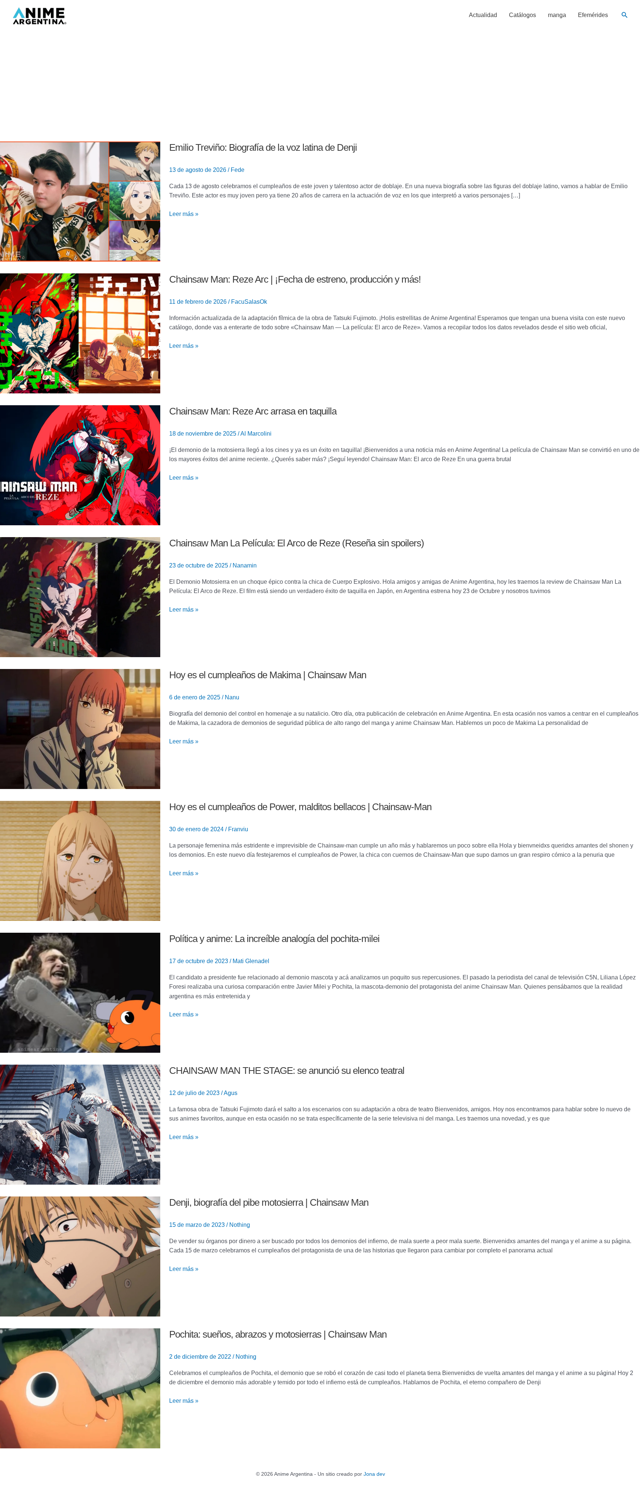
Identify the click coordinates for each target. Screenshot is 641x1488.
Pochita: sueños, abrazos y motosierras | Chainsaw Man (278, 1334)
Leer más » (183, 214)
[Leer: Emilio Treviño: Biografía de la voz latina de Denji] (80, 201)
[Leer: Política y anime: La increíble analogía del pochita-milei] (80, 992)
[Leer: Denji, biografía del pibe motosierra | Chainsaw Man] (80, 1256)
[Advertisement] (320, 86)
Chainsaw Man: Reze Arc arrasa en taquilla (252, 411)
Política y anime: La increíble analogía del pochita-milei (274, 938)
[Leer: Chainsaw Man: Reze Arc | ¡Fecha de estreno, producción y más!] (80, 333)
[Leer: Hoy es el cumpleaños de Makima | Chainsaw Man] (80, 728)
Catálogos (522, 15)
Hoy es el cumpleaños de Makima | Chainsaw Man (267, 674)
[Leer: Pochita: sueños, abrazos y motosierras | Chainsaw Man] (80, 1388)
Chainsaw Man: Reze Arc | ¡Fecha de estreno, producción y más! (295, 279)
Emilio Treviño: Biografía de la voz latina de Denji (263, 147)
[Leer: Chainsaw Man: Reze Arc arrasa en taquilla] (80, 465)
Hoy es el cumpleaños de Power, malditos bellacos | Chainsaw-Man (300, 806)
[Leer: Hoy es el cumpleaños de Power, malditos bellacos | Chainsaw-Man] (80, 860)
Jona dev (374, 1474)
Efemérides (593, 15)
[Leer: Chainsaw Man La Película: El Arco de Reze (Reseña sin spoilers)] (80, 596)
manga (557, 15)
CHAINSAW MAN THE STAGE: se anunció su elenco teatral (286, 1070)
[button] (624, 15)
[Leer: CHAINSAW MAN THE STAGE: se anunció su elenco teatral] (80, 1124)
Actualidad (483, 15)
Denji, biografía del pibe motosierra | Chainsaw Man (268, 1202)
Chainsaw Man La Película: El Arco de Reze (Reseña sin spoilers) (296, 543)
